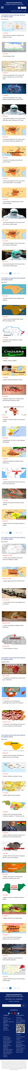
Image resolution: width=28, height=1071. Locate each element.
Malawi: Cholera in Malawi (10, 360)
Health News (6, 1044)
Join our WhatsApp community (20, 1022)
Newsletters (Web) (7, 1049)
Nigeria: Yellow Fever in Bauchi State (13, 918)
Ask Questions (6, 1039)
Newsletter (6, 1048)
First (3, 273)
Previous (7, 273)
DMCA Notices (19, 1044)
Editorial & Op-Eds (7, 1041)
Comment (5, 1020)
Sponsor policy (19, 1051)
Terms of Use (19, 1052)
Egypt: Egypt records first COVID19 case (14, 581)
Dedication (5, 1024)
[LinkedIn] (18, 1013)
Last (18, 273)
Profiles (5, 1055)
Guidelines (18, 1017)
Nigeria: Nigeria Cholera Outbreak (12, 795)
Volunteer (20, 11)
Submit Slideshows (7, 1052)
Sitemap (5, 1027)
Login (25, 11)
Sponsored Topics (7, 1051)
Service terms (19, 1018)
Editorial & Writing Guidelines (20, 1046)
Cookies (18, 1039)
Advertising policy (20, 1036)
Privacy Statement (20, 1048)
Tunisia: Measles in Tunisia (11, 648)
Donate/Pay (13, 11)
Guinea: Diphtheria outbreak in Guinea (13, 776)
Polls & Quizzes (7, 1053)
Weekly (17, 1001)
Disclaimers (19, 1042)
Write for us (6, 1030)
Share (23, 8)
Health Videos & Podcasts (7, 1046)
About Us (5, 1017)
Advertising (6, 1036)
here (20, 1068)
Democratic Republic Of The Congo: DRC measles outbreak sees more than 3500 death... (13, 77)
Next (15, 273)
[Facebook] (9, 1013)
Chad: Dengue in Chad (9, 56)
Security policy (19, 1049)
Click (25, 1067)
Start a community (20, 1020)
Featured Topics (7, 1042)
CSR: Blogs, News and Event (8, 1022)
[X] (12, 1013)
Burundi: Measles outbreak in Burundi (13, 379)
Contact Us (18, 1038)
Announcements (7, 1038)
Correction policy (20, 1041)
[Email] (15, 1013)
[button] (10, 7)
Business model (7, 1018)
